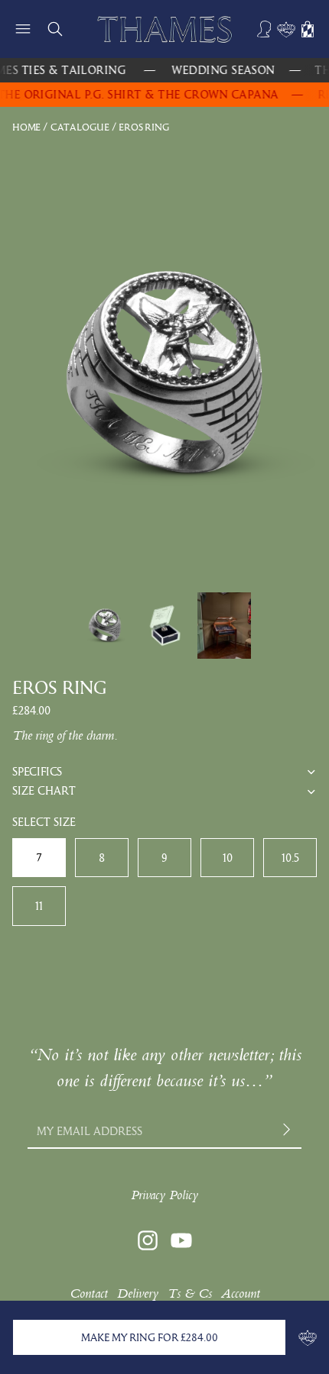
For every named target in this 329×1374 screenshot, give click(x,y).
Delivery (137, 1293)
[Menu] (23, 29)
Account (240, 1293)
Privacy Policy (164, 1195)
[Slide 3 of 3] (224, 626)
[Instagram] (147, 1240)
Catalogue (79, 127)
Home (26, 127)
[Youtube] (181, 1240)
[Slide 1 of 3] (105, 626)
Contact (89, 1293)
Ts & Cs (190, 1293)
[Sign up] (288, 1131)
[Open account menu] (265, 29)
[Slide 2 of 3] (164, 626)
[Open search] (55, 29)
